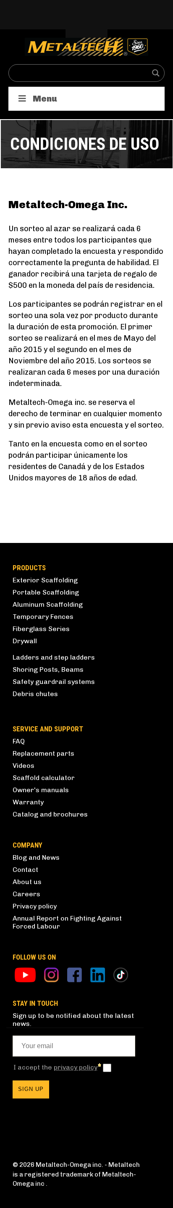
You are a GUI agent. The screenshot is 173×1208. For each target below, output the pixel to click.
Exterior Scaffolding (45, 580)
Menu (45, 99)
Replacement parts (43, 753)
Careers (26, 894)
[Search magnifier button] (156, 73)
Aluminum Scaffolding (48, 604)
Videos (23, 766)
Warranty (28, 802)
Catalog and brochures (50, 814)
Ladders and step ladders (54, 657)
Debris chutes (35, 694)
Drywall (25, 641)
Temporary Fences (43, 617)
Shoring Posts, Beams (48, 669)
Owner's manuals (41, 790)
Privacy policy (35, 906)
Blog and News (36, 857)
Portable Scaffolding (46, 592)
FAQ (19, 741)
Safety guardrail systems (54, 682)
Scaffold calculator (44, 778)
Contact (25, 870)
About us (27, 882)
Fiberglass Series (41, 629)
